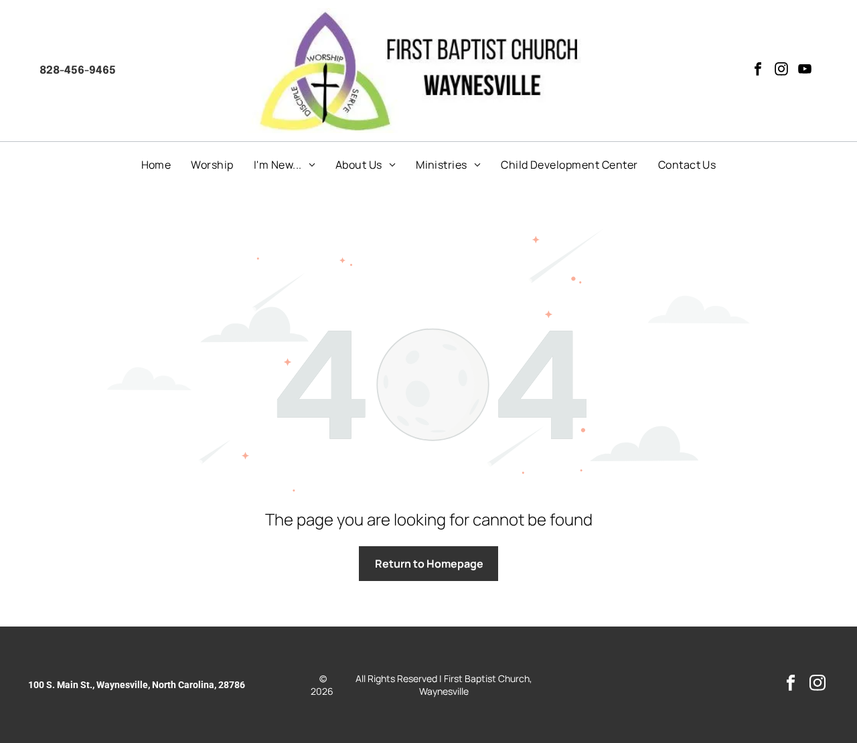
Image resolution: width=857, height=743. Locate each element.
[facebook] (758, 70)
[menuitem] (156, 164)
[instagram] (781, 70)
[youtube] (805, 70)
